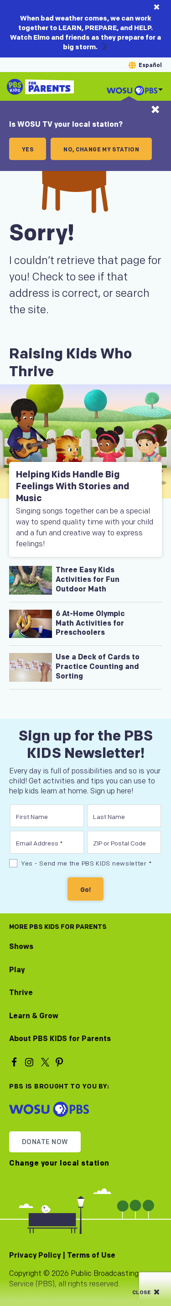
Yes (27, 149)
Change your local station (59, 1164)
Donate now (45, 1142)
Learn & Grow (33, 1016)
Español (150, 65)
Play (17, 970)
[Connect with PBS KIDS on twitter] (45, 1062)
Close (141, 1293)
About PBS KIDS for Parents (60, 1039)
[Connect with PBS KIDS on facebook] (15, 1062)
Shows (21, 947)
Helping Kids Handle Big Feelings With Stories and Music (72, 486)
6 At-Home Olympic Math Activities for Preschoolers (90, 623)
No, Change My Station (101, 149)
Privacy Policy (35, 1255)
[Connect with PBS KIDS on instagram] (30, 1062)
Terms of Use (91, 1255)
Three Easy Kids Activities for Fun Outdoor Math (87, 580)
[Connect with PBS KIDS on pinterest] (60, 1062)
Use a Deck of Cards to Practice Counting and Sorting (98, 667)
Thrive (21, 993)
